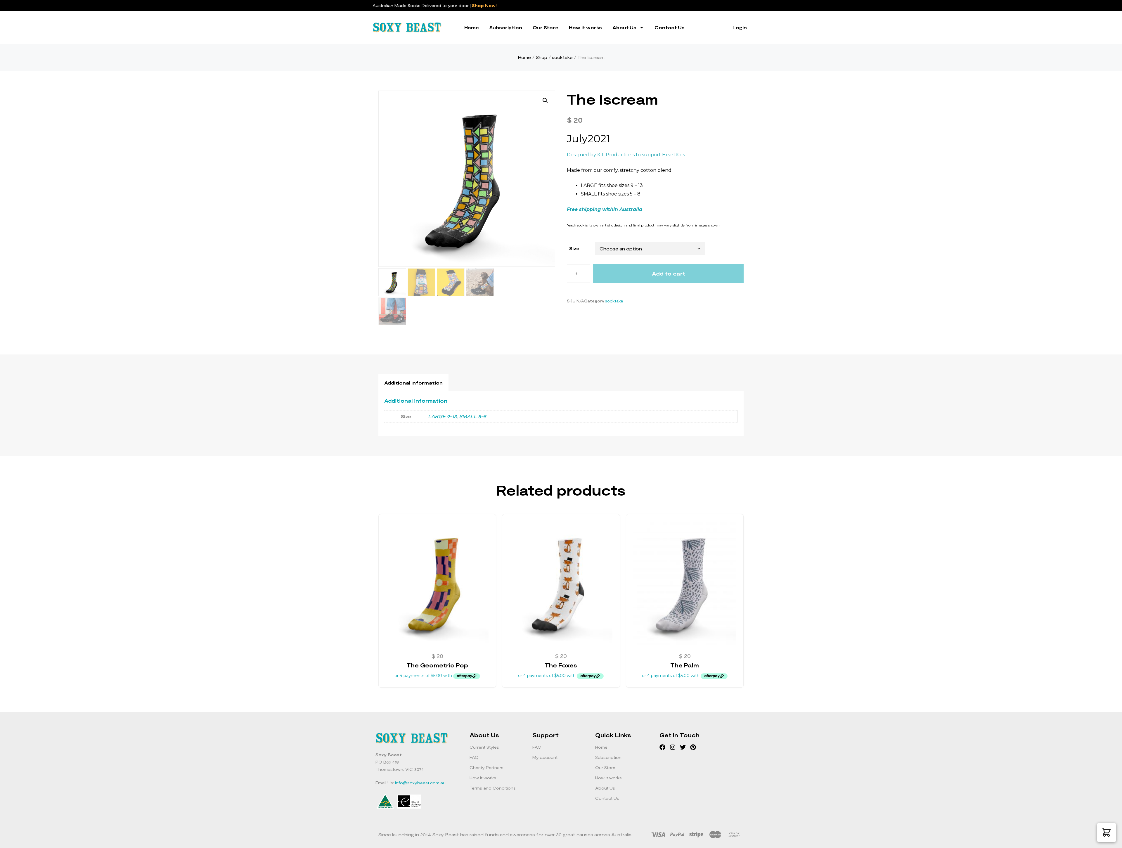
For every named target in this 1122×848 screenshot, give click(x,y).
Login (740, 27)
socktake (562, 57)
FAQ (474, 757)
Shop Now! (484, 5)
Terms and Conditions (493, 787)
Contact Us (669, 27)
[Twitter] (683, 747)
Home (471, 27)
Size (574, 248)
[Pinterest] (693, 747)
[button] (545, 100)
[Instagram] (673, 747)
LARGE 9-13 (442, 416)
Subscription (505, 27)
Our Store (545, 27)
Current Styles (484, 747)
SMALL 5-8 (472, 416)
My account (544, 757)
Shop (541, 57)
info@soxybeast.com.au (420, 782)
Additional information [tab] (413, 382)
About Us (624, 27)
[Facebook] (662, 747)
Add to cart (668, 273)
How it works (585, 27)
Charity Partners (486, 767)
